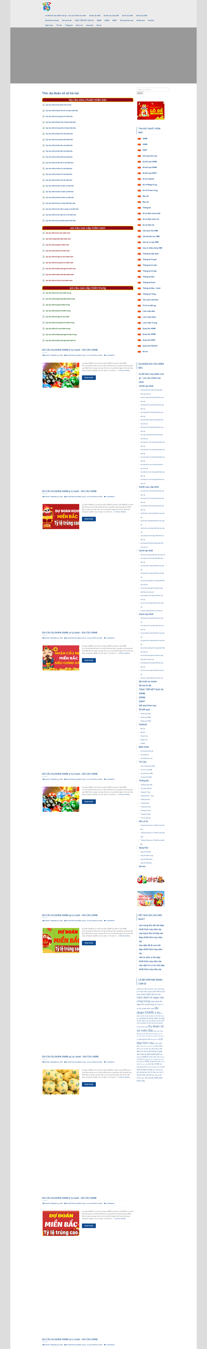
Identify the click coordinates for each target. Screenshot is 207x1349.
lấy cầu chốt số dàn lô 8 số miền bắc (59, 180)
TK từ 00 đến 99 (149, 305)
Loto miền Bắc (149, 311)
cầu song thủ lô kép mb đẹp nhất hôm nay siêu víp (151, 542)
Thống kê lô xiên (150, 265)
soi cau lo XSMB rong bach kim (148, 1061)
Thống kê (69, 25)
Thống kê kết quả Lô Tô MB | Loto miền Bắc (152, 839)
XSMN (106, 20)
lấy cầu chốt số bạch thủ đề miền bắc (59, 134)
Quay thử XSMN (149, 334)
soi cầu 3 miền (153, 1064)
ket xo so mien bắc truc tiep (148, 1034)
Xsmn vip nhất (141, 16)
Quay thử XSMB (149, 328)
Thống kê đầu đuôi (150, 254)
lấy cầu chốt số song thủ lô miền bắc (59, 116)
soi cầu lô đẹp (150, 1072)
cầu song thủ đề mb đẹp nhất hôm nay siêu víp (151, 927)
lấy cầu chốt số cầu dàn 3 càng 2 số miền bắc (62, 209)
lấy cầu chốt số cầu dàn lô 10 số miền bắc (61, 215)
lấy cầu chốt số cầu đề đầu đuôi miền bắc (61, 220)
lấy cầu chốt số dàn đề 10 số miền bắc (59, 163)
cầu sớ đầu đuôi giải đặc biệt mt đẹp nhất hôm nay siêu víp (151, 587)
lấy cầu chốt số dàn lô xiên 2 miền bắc (60, 186)
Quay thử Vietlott (150, 346)
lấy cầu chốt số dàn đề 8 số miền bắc (59, 157)
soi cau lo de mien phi (148, 1054)
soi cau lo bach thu (145, 1049)
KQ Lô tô (79, 25)
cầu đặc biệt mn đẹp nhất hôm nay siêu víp (152, 632)
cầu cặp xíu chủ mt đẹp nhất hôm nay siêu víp (151, 557)
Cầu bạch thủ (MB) (150, 231)
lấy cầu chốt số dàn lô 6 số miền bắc (59, 174)
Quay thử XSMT (149, 340)
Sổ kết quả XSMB (150, 162)
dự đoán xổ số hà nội (148, 1023)
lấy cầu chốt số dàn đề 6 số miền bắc (59, 151)
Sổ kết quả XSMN (150, 167)
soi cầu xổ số (145, 1075)
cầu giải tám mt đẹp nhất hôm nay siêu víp (152, 572)
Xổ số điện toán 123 (151, 219)
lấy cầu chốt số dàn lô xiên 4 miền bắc (60, 197)
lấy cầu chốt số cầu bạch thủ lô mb (58, 105)
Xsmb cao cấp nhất (111, 16)
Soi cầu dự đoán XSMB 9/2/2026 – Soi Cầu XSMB (69, 491)
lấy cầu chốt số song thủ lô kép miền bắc (61, 128)
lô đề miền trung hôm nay (147, 1046)
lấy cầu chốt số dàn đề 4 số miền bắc (59, 145)
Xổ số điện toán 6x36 (151, 213)
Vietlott (151, 20)
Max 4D (146, 202)
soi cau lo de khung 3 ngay (151, 1051)
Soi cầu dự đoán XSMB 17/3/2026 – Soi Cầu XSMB (69, 632)
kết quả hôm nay (126, 20)
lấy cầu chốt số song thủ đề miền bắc (59, 139)
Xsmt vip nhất (127, 16)
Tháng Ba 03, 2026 (56, 355)
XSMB (99, 20)
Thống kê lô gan (150, 259)
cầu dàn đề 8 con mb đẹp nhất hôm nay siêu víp (152, 456)
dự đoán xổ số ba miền (148, 1018)
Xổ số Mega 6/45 (150, 185)
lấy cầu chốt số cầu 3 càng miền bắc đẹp (60, 203)
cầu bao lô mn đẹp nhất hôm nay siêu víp (151, 617)
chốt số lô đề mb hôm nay (147, 989)
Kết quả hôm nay (150, 156)
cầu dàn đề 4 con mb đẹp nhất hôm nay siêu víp (152, 441)
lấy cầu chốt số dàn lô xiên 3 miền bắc (60, 191)
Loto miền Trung (150, 323)
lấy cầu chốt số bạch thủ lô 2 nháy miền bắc (62, 110)
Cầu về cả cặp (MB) (151, 242)
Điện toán (49, 25)
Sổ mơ (98, 25)
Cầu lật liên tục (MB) (151, 236)
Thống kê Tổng (149, 294)
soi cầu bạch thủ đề (155, 1067)
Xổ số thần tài (148, 225)
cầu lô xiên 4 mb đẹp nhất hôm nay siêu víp (152, 527)
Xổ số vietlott (148, 179)
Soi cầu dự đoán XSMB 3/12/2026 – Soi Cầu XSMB (69, 774)
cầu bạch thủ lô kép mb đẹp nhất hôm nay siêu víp (151, 937)
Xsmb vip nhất (94, 16)
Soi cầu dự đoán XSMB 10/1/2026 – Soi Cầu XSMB (69, 1339)
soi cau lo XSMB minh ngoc (156, 1059)
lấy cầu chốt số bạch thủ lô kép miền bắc (61, 122)
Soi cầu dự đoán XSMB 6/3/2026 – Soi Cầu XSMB (69, 1198)
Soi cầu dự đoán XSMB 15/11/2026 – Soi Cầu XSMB (70, 1056)
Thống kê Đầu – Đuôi (151, 288)
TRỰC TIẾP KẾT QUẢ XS (84, 20)
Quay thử (89, 25)
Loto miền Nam (149, 317)
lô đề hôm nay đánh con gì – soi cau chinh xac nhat (65, 16)
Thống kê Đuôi (149, 282)
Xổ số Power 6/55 (150, 190)
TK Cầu (59, 25)
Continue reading (124, 370)
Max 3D (146, 196)
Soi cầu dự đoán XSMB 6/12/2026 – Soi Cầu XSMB (70, 350)
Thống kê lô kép (150, 271)
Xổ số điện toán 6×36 (146, 750)
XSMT (114, 20)
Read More (89, 378)
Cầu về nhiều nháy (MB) (152, 248)
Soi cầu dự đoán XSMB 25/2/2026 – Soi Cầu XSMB (70, 915)
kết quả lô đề (144, 1039)
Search (140, 93)
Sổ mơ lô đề (66, 20)
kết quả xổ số (154, 1039)
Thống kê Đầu (148, 277)
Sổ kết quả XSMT (150, 173)
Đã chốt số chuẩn (52, 20)
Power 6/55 (144, 735)
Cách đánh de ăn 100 (151, 994)
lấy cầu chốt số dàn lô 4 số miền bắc (59, 168)
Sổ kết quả (140, 20)
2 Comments (110, 355)
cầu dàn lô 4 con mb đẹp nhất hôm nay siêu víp (152, 967)
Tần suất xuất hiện (150, 300)
